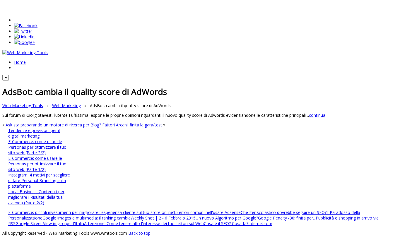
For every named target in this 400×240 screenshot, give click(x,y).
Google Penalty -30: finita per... (287, 218)
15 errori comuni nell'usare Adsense (207, 212)
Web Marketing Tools (22, 105)
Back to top (139, 233)
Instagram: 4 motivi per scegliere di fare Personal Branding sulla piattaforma (39, 180)
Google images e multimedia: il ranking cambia (86, 218)
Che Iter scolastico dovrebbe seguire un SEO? (284, 212)
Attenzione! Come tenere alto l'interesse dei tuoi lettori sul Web (144, 223)
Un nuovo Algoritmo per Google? (227, 218)
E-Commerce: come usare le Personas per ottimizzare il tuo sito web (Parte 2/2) (37, 147)
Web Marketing (66, 105)
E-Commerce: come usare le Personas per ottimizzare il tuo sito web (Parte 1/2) (37, 163)
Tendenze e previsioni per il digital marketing (34, 133)
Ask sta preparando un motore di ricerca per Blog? (53, 125)
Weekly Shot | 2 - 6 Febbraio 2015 (163, 218)
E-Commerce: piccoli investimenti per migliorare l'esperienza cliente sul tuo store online (90, 212)
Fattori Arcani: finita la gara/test (132, 125)
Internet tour (260, 223)
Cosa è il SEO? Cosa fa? (226, 223)
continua (317, 115)
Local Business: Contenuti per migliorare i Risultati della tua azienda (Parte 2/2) (36, 197)
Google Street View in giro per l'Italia (50, 223)
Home (20, 62)
